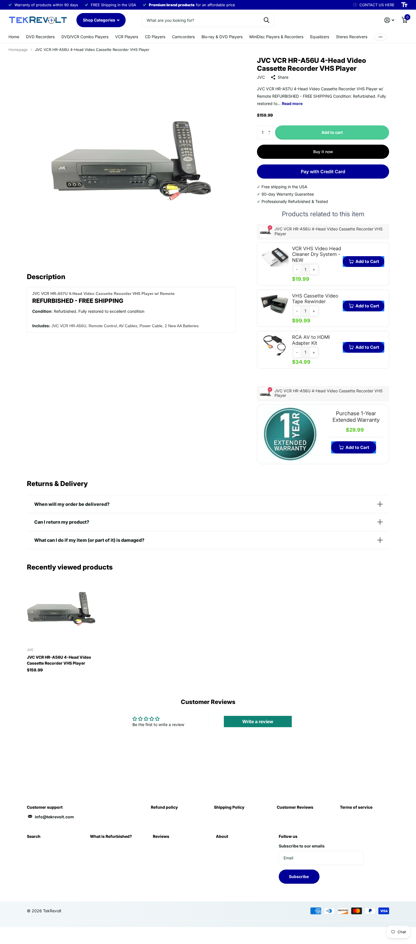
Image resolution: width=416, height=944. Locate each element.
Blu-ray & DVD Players (222, 36)
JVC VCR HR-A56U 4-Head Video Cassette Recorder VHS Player (59, 660)
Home (13, 36)
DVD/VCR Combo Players (84, 36)
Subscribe (299, 876)
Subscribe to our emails (302, 846)
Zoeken (266, 20)
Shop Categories (99, 20)
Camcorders (183, 36)
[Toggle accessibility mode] (404, 4)
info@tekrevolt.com (54, 816)
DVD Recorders (40, 36)
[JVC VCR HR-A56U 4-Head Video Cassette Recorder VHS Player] (61, 609)
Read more (292, 103)
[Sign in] (389, 20)
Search (33, 836)
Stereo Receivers (351, 36)
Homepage (18, 49)
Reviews (161, 836)
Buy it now (323, 151)
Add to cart (332, 132)
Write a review (257, 721)
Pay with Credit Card (323, 171)
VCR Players (126, 36)
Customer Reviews (295, 807)
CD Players (155, 36)
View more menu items (380, 37)
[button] (271, 127)
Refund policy (164, 807)
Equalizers (319, 36)
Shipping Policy (229, 807)
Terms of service (356, 807)
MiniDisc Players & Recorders (276, 36)
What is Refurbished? (111, 836)
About (222, 836)
